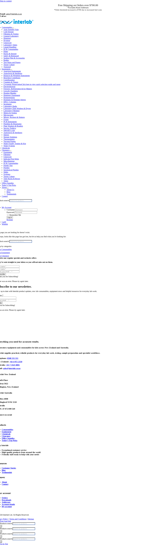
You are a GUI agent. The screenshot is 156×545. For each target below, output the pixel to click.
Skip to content (6, 1)
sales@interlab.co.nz (11, 368)
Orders (5, 498)
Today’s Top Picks (9, 440)
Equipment (6, 432)
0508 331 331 (12, 358)
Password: (11, 212)
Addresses (6, 502)
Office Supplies (8, 438)
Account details (8, 504)
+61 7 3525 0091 (13, 365)
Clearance (6, 436)
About (4, 482)
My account (7, 507)
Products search (6, 523)
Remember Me (15, 215)
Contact (5, 484)
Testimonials (7, 472)
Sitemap (31, 519)
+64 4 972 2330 (16, 362)
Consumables (7, 430)
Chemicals (6, 434)
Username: (11, 210)
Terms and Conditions (17, 519)
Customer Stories (9, 468)
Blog (3, 470)
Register (10, 220)
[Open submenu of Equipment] (11, 69)
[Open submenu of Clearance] (10, 150)
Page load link (5, 521)
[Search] (1, 526)
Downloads (6, 500)
